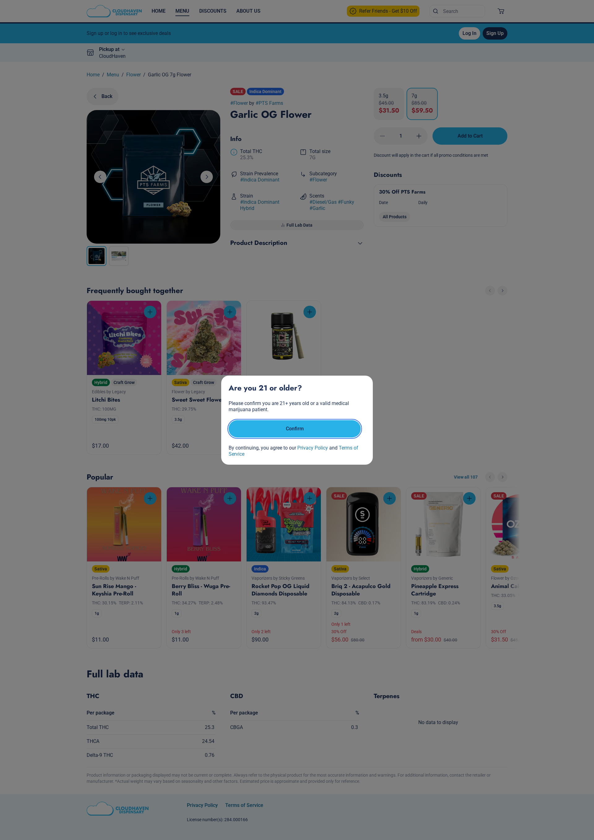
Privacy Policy (312, 448)
